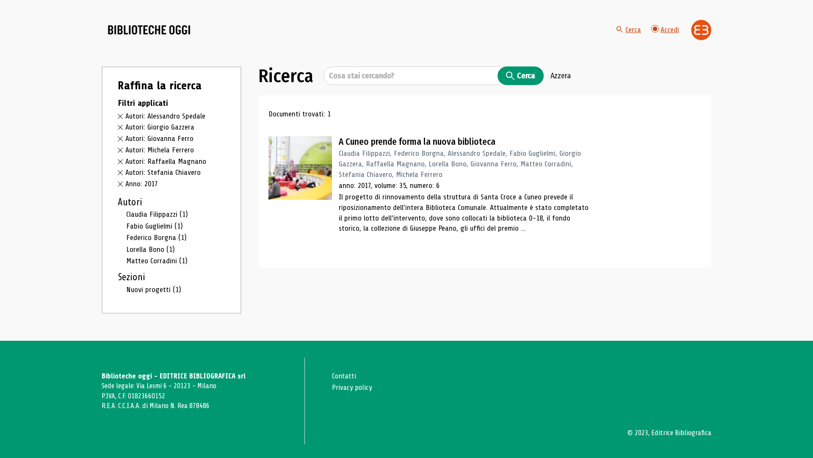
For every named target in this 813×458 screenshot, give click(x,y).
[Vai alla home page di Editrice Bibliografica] (701, 30)
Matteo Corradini (157, 261)
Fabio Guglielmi (154, 226)
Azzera (560, 75)
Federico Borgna (156, 237)
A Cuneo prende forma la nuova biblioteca (417, 141)
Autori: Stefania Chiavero (163, 172)
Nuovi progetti (153, 289)
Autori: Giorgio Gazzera (159, 127)
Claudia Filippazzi (157, 214)
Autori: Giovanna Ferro (159, 138)
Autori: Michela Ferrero (159, 150)
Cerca (633, 29)
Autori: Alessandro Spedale (165, 116)
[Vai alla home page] (149, 30)
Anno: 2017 (141, 183)
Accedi (670, 29)
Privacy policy (352, 388)
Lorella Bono (150, 249)
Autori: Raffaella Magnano (165, 161)
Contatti (344, 376)
